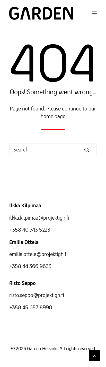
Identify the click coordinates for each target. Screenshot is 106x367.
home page (53, 116)
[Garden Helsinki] (41, 13)
